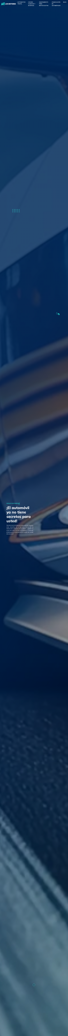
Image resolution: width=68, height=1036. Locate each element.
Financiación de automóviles (56, 3)
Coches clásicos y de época (31, 3)
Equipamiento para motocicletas (43, 3)
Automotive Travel (21, 2)
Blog (64, 2)
